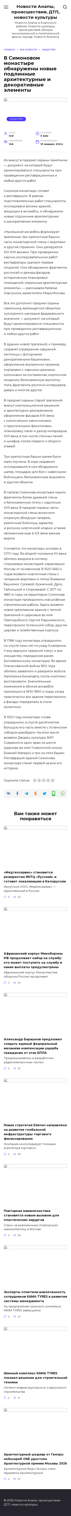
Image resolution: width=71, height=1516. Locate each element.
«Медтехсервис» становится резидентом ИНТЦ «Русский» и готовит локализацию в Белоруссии (35, 877)
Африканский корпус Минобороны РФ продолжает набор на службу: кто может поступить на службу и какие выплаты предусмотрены (33, 960)
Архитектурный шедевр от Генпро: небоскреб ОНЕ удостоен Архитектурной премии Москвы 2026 (35, 1459)
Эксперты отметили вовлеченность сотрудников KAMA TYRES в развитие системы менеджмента (35, 1296)
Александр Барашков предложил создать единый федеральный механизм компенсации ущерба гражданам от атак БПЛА (33, 1046)
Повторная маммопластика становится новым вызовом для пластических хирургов (31, 1215)
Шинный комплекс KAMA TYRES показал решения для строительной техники (35, 1377)
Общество (16, 119)
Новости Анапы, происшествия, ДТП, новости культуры (35, 12)
